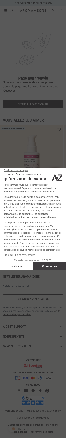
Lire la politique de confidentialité (19, 255)
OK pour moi (49, 265)
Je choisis (16, 265)
